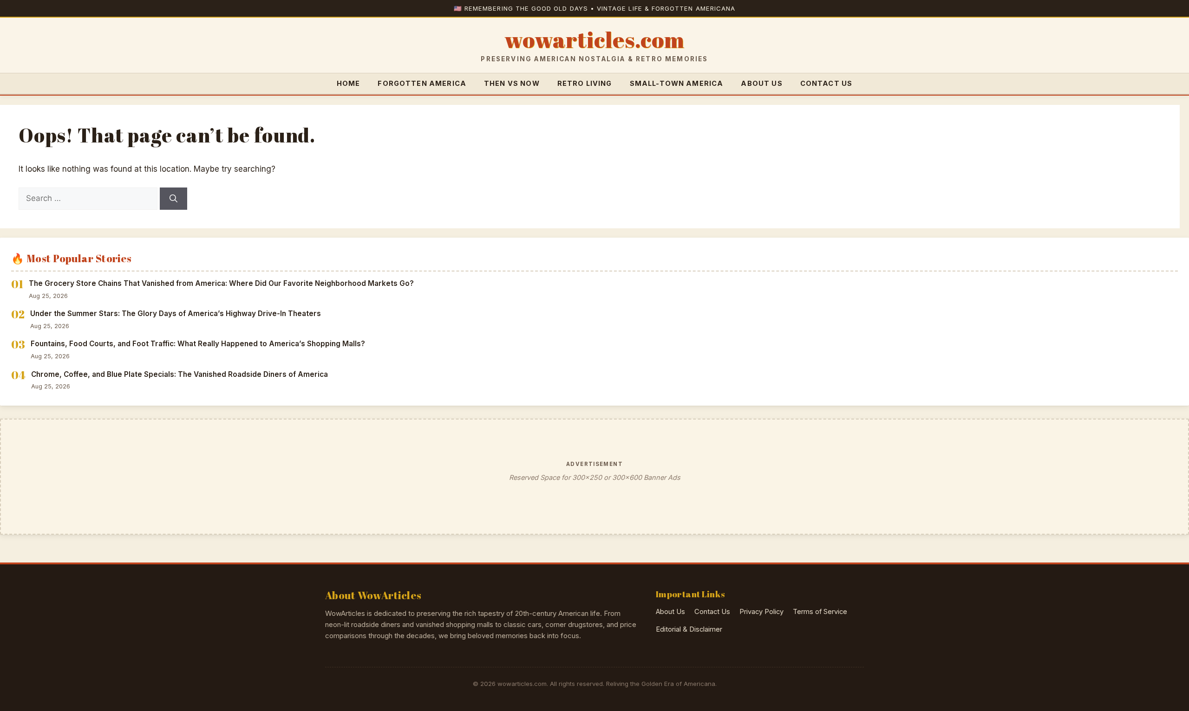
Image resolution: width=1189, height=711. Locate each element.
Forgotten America (422, 83)
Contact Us (826, 83)
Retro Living (584, 83)
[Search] (173, 198)
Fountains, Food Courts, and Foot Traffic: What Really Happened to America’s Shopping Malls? (198, 343)
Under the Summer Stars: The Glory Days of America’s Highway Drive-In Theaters (175, 313)
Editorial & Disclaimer (689, 629)
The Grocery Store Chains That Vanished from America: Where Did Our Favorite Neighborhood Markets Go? (221, 283)
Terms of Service (820, 612)
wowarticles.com (594, 40)
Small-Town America (677, 83)
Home (348, 83)
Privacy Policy (761, 612)
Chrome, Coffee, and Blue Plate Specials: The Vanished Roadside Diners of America (179, 374)
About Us (761, 83)
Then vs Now (512, 83)
